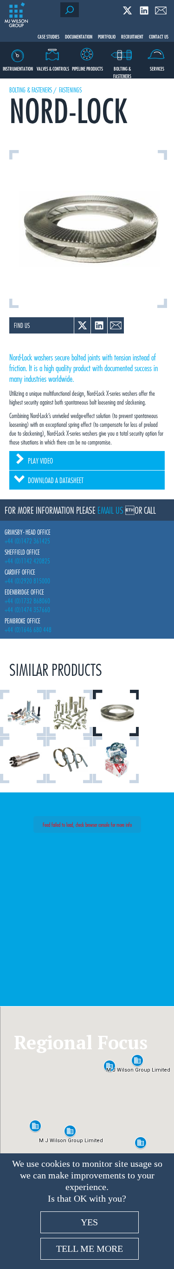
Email (161, 10)
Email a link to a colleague (116, 325)
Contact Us (158, 36)
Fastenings (70, 89)
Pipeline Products (87, 68)
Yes (89, 1222)
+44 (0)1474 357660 (27, 609)
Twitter (127, 10)
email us (110, 510)
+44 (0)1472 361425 (27, 540)
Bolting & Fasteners (122, 71)
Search (69, 9)
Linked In (144, 10)
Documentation (78, 36)
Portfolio (107, 36)
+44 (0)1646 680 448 (28, 629)
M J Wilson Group (16, 15)
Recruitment (132, 36)
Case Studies (48, 36)
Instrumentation (18, 68)
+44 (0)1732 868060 (27, 600)
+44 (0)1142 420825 (27, 560)
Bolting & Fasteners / (33, 89)
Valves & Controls (53, 68)
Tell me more (89, 1248)
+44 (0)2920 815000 (27, 580)
